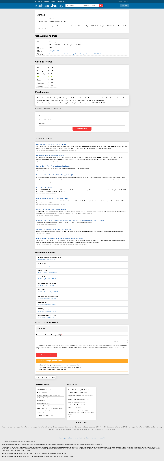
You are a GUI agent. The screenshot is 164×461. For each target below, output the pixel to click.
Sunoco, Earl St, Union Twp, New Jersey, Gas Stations (53, 166)
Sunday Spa (41, 400)
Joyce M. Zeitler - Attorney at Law (79, 399)
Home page (38, 1)
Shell (42, 264)
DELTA (43, 309)
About (53, 1)
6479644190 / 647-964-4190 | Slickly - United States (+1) (53, 229)
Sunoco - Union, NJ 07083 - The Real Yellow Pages (52, 198)
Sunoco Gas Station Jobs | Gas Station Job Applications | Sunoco (56, 175)
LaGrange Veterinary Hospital (48, 395)
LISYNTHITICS (44, 390)
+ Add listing (124, 5)
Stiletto (42, 392)
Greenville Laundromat (76, 402)
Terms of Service (91, 438)
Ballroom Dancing (75, 407)
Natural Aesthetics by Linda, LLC (78, 410)
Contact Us (61, 1)
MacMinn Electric (44, 398)
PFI (42, 289)
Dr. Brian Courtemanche (45, 415)
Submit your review (46, 355)
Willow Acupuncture (75, 417)
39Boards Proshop (43, 403)
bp (41, 277)
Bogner (42, 412)
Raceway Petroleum (47, 283)
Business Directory (49, 5)
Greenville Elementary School (78, 392)
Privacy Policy (79, 438)
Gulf (42, 270)
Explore (46, 1)
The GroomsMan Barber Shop (78, 404)
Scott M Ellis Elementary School (78, 390)
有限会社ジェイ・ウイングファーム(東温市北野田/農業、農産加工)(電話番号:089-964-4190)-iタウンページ (70, 220)
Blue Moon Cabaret (45, 405)
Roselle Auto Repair (47, 315)
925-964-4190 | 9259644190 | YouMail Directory (51, 209)
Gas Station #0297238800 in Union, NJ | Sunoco (51, 144)
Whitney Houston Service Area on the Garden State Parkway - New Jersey (59, 238)
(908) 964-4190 (54, 51)
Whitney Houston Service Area (50, 257)
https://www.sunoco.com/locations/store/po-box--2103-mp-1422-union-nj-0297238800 (75, 54)
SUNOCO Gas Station (48, 296)
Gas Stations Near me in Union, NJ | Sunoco (50, 155)
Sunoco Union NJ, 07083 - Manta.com (48, 188)
